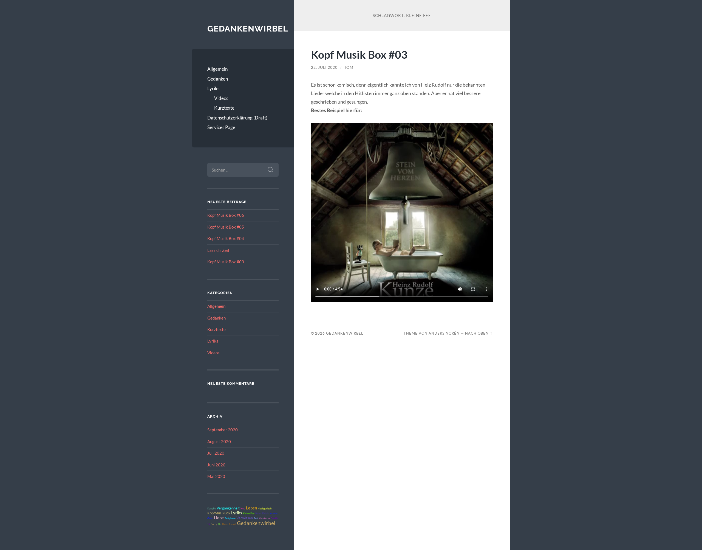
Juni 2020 (216, 464)
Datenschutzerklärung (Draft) (237, 118)
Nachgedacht (265, 508)
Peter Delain (262, 513)
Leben (251, 507)
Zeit (256, 518)
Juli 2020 (215, 453)
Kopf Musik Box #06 (225, 215)
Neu (242, 508)
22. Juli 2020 (324, 67)
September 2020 (222, 429)
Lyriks (213, 88)
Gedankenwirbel (247, 28)
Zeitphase (230, 518)
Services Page (221, 127)
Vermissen (244, 518)
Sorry (214, 524)
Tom (348, 67)
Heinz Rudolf (229, 524)
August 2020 (219, 441)
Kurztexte (224, 108)
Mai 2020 (216, 476)
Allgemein (217, 69)
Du (219, 524)
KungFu (211, 508)
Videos (221, 98)
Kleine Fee (248, 513)
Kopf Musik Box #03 (225, 261)
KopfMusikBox (218, 513)
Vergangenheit (228, 508)
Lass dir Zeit (218, 250)
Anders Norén (444, 333)
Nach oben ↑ (479, 333)
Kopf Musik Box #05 (225, 226)
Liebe (219, 517)
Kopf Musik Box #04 (225, 238)
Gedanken (217, 79)
